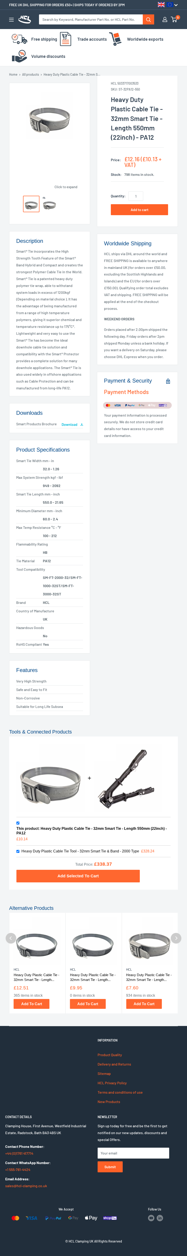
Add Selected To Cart (78, 875)
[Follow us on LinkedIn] (160, 1218)
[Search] (148, 19)
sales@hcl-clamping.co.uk (26, 1186)
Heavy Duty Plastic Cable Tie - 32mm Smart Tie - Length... (36, 977)
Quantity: (118, 196)
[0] (174, 19)
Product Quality (110, 1054)
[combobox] (91, 19)
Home (13, 74)
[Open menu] (11, 19)
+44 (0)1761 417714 (19, 1153)
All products (30, 74)
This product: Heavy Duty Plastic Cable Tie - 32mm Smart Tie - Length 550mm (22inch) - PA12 (91, 831)
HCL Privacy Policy (112, 1083)
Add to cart (139, 209)
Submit (110, 1167)
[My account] (165, 19)
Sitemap (104, 1073)
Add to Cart (31, 1004)
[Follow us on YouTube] (151, 1218)
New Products (109, 1101)
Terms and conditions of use (120, 1092)
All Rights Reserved (108, 1241)
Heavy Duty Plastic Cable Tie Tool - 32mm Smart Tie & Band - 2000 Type (80, 851)
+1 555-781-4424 (17, 1169)
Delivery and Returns (114, 1064)
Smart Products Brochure (36, 424)
